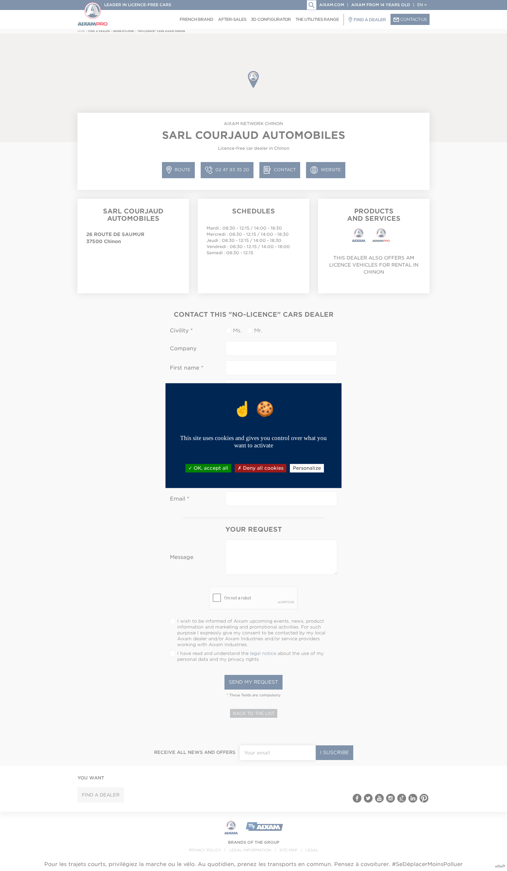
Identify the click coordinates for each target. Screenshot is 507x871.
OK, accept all (210, 468)
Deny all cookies (262, 468)
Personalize (307, 468)
